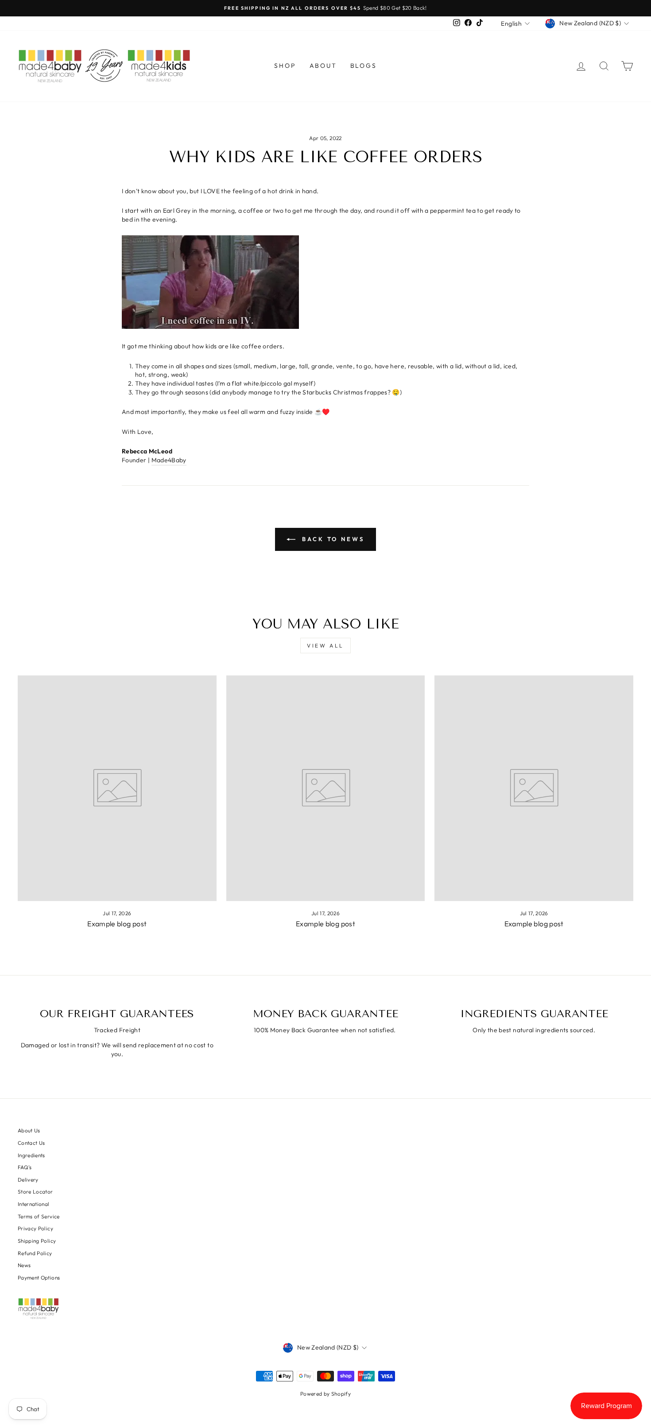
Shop (285, 66)
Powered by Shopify (325, 1393)
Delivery (28, 1179)
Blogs (363, 66)
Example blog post (117, 923)
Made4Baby (168, 460)
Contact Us (31, 1142)
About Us (29, 1130)
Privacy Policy (35, 1228)
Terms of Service (39, 1216)
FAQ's (25, 1167)
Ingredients (31, 1155)
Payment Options (39, 1277)
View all (325, 645)
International (34, 1204)
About (323, 66)
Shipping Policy (37, 1240)
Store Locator (35, 1191)
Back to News (331, 538)
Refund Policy (35, 1253)
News (24, 1265)
